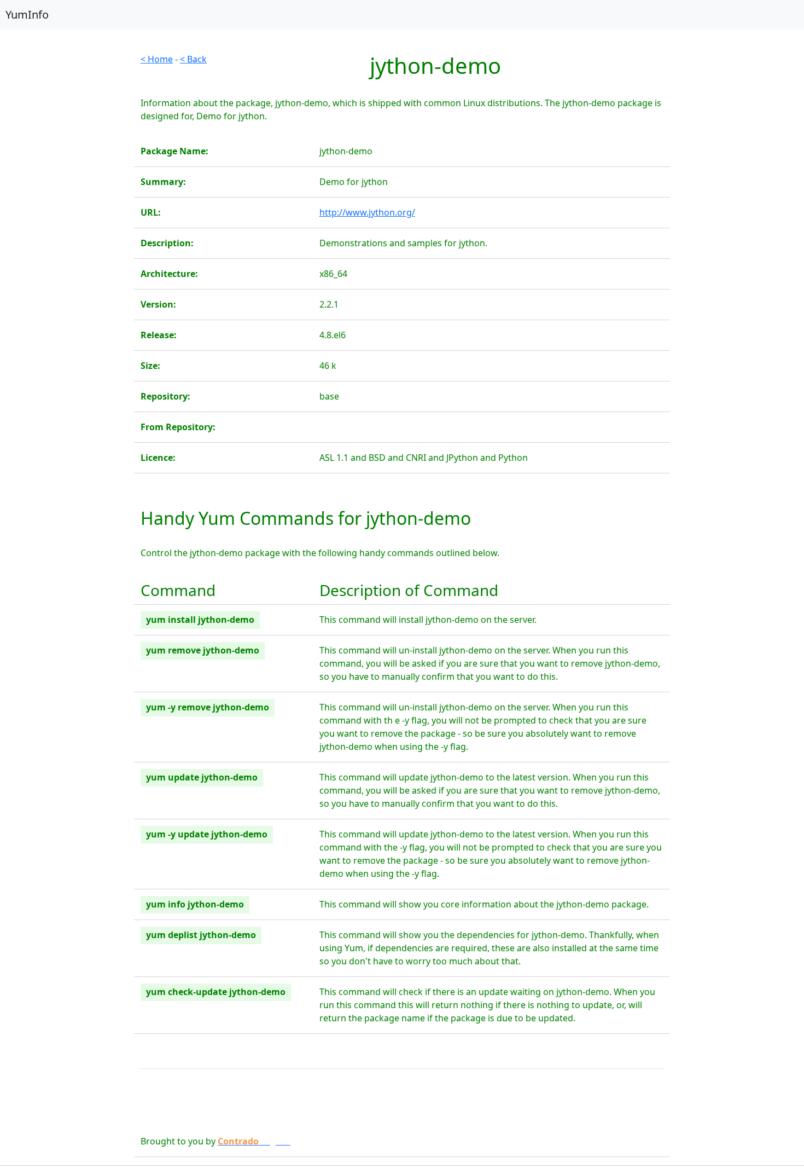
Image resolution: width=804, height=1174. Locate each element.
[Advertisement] (67, 217)
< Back (193, 59)
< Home (157, 59)
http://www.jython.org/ (367, 212)
